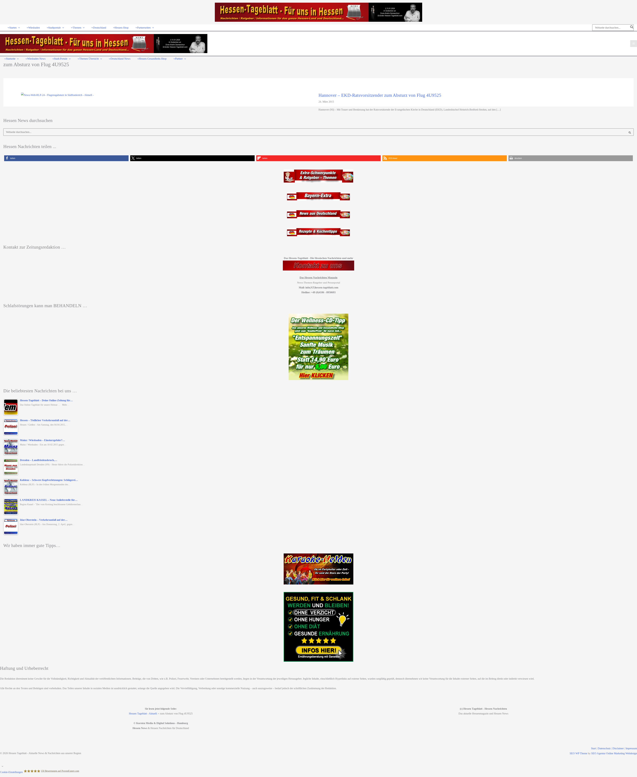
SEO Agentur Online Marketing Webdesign (614, 753)
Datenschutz (604, 748)
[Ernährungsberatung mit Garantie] (318, 627)
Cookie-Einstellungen (11, 772)
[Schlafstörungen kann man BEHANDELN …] (318, 347)
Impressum (631, 748)
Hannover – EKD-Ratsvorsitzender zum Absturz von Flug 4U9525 (379, 95)
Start (593, 748)
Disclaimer (618, 748)
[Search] (632, 27)
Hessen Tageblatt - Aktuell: (143, 713)
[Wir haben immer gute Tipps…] (318, 568)
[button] (18, 27)
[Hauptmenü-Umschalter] (633, 43)
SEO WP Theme (578, 753)
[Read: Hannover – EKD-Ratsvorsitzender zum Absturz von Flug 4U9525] (57, 94)
